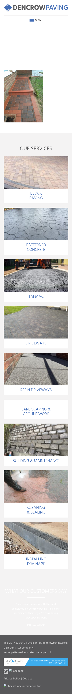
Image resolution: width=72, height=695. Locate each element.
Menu (39, 20)
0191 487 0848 (17, 643)
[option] (36, 613)
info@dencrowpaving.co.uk (51, 643)
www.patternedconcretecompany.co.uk (28, 652)
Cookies (27, 678)
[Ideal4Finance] (36, 663)
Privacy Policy (12, 678)
